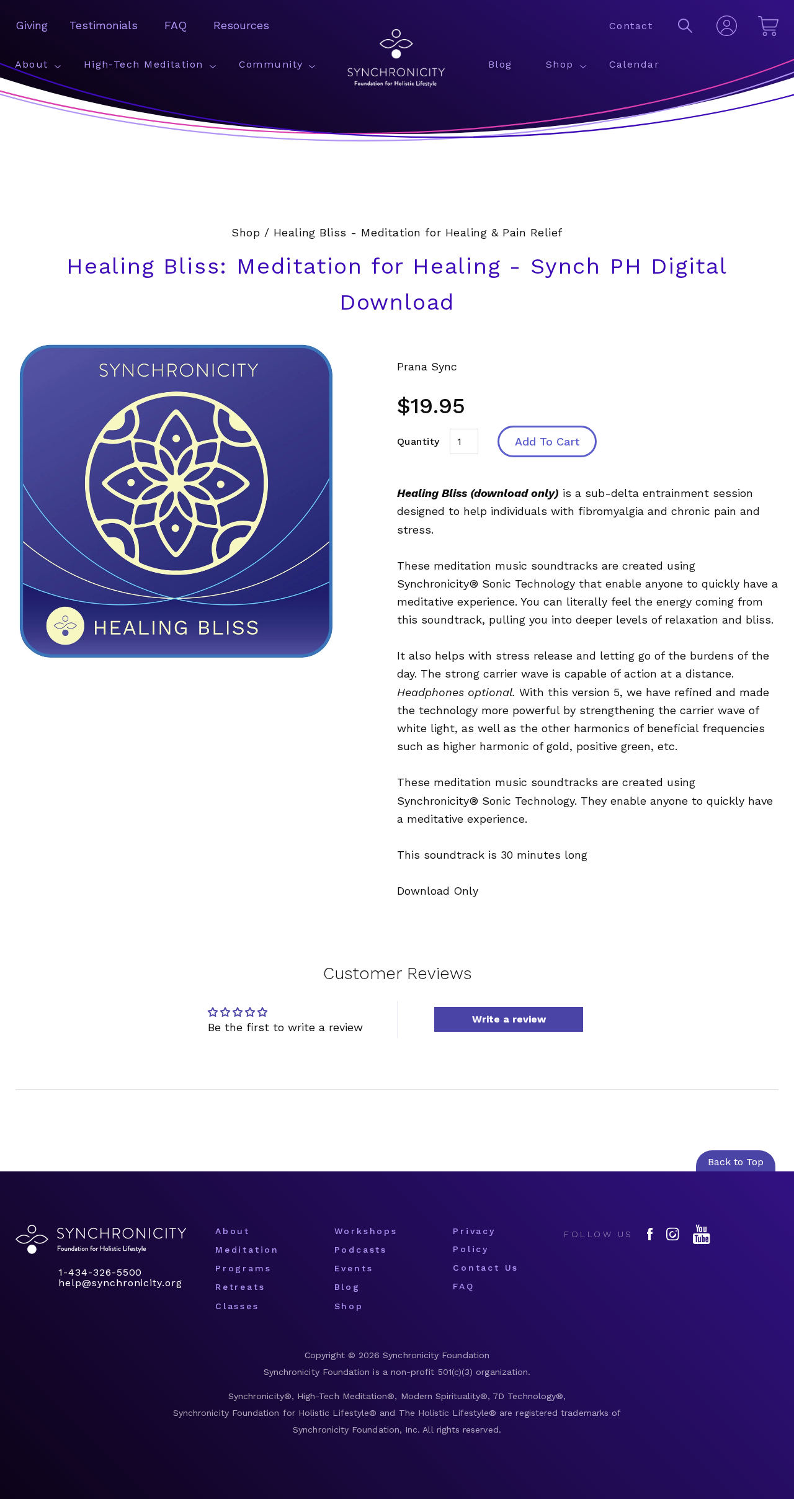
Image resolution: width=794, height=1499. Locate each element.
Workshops (366, 1231)
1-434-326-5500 (100, 1273)
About (31, 64)
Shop (560, 64)
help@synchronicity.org (120, 1283)
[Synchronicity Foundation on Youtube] (701, 1234)
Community (271, 64)
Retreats (240, 1287)
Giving (32, 25)
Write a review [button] (509, 1019)
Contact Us (486, 1268)
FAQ (175, 25)
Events (353, 1268)
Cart (768, 24)
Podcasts (360, 1250)
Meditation (247, 1250)
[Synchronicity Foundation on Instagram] (672, 1234)
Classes (237, 1306)
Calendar (634, 64)
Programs (243, 1268)
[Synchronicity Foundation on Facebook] (650, 1234)
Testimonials (103, 25)
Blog (500, 64)
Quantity (418, 441)
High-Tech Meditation (143, 64)
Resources (241, 25)
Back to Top (736, 1162)
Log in (726, 27)
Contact (631, 26)
